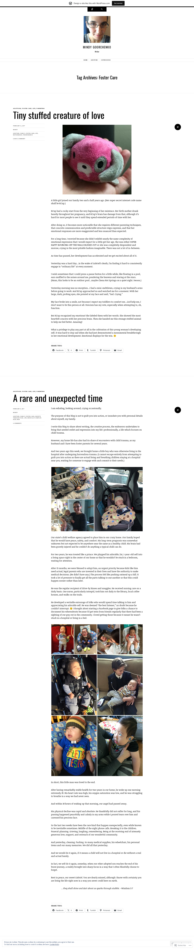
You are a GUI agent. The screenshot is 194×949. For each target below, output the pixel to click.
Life (36, 133)
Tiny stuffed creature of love (58, 114)
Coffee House (105, 60)
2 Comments (17, 423)
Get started (118, 3)
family (22, 133)
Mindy (15, 129)
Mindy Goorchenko (97, 47)
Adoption (16, 133)
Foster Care (30, 133)
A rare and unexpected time (58, 397)
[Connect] (92, 9)
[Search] (102, 9)
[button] (72, 483)
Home (85, 60)
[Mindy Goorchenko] (97, 30)
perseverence (28, 135)
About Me (94, 60)
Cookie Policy (54, 944)
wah (18, 419)
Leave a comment (19, 139)
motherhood (17, 135)
